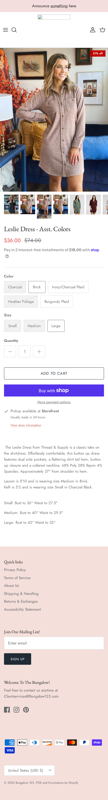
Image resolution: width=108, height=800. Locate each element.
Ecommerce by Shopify (63, 782)
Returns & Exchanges (21, 601)
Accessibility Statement (22, 609)
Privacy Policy (15, 570)
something (59, 6)
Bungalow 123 (25, 782)
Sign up (18, 659)
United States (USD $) (25, 770)
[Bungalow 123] (54, 30)
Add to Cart (54, 373)
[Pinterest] (26, 710)
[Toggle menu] (5, 29)
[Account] (91, 29)
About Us (11, 585)
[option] (54, 119)
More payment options (54, 402)
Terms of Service (17, 578)
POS (39, 782)
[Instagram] (16, 710)
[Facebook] (7, 710)
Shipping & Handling (21, 593)
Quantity (11, 340)
